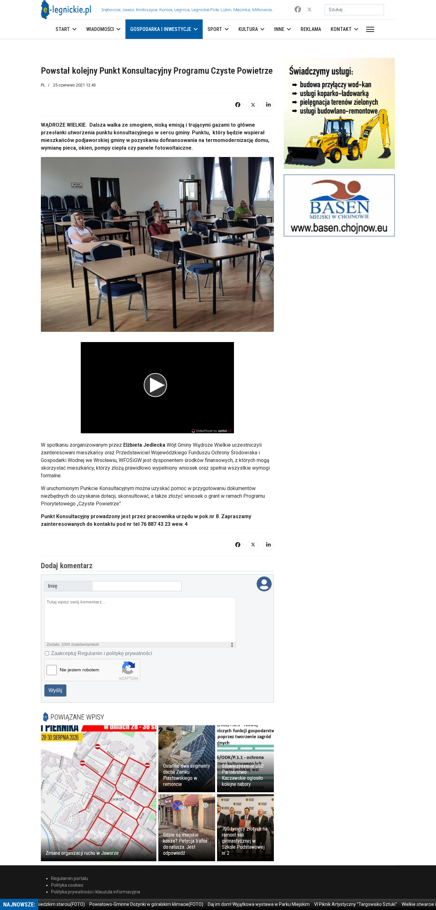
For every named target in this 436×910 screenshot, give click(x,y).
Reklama (311, 29)
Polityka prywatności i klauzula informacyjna (95, 891)
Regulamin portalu (69, 878)
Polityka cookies (67, 885)
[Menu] (369, 29)
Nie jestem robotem (79, 669)
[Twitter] (309, 9)
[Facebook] (298, 9)
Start (63, 29)
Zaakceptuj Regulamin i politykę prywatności (101, 653)
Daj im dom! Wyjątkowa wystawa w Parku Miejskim (242, 904)
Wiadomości (100, 29)
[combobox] (354, 9)
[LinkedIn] (268, 104)
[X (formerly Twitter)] (253, 104)
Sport (214, 29)
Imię (52, 586)
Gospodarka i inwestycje (160, 29)
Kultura (248, 29)
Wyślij (55, 690)
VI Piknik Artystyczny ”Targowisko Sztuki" (338, 904)
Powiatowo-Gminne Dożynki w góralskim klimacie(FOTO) (130, 904)
